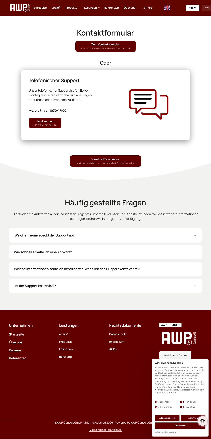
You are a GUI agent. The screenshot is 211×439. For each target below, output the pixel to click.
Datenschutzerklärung (165, 432)
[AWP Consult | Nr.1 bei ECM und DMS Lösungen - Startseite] (20, 8)
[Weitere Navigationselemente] (149, 7)
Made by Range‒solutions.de (105, 429)
